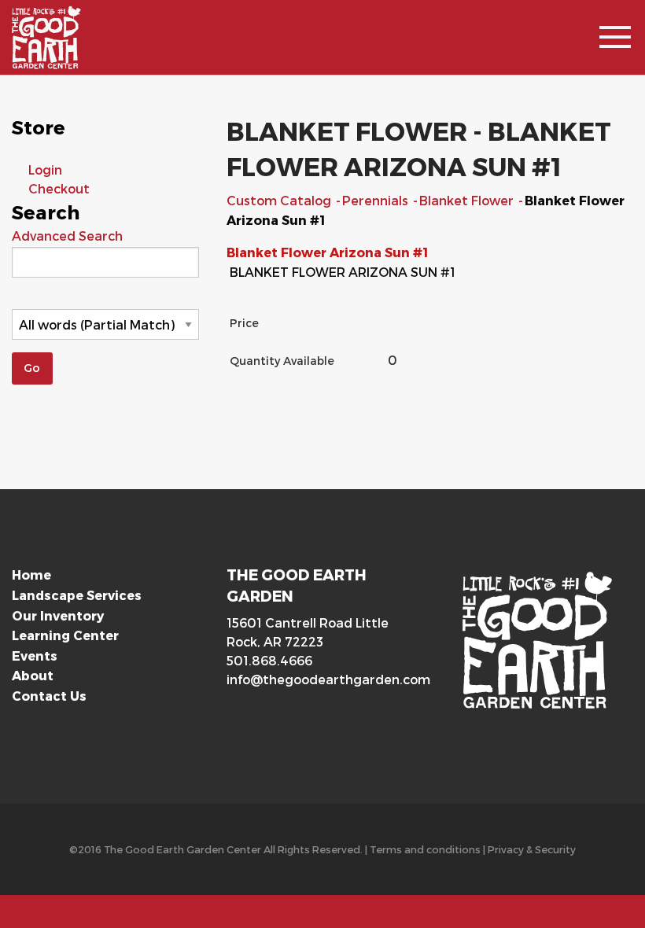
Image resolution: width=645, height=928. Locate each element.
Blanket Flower (468, 200)
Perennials (376, 200)
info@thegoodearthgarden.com (322, 679)
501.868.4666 (269, 660)
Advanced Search (67, 235)
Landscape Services (77, 594)
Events (34, 655)
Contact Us (49, 695)
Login (45, 169)
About (32, 675)
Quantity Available (282, 360)
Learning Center (65, 635)
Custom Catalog (280, 200)
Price (244, 323)
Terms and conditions (425, 849)
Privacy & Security (532, 849)
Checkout (59, 188)
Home (31, 574)
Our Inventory (58, 615)
